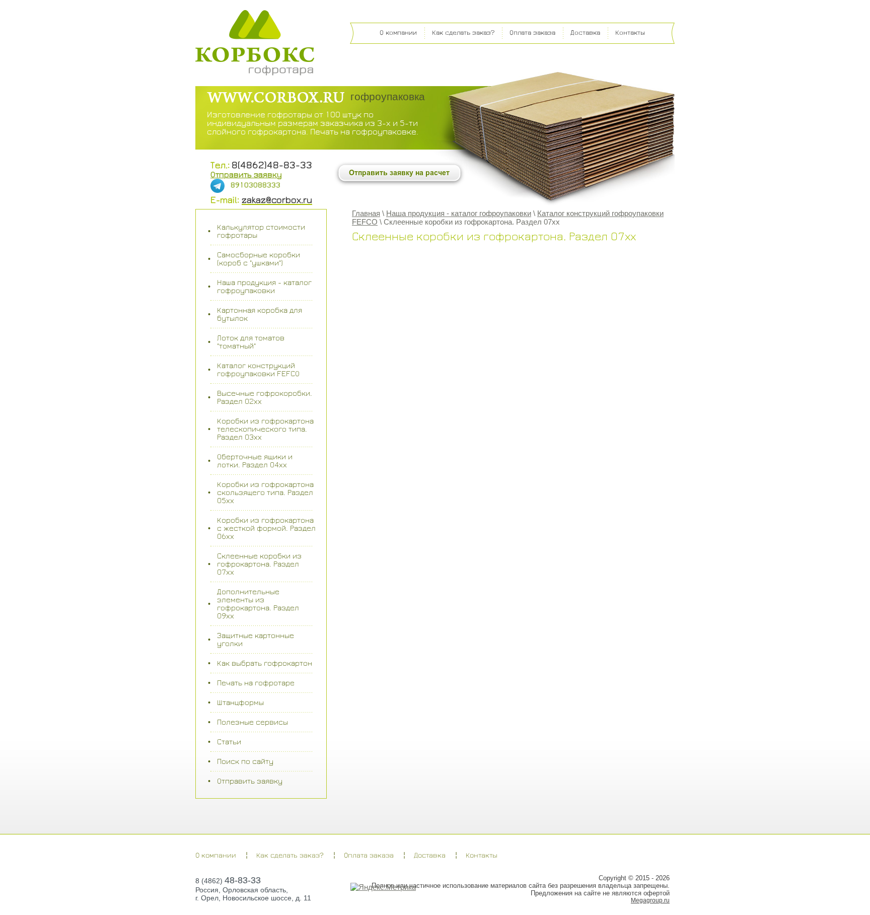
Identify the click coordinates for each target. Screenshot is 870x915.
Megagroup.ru (650, 900)
